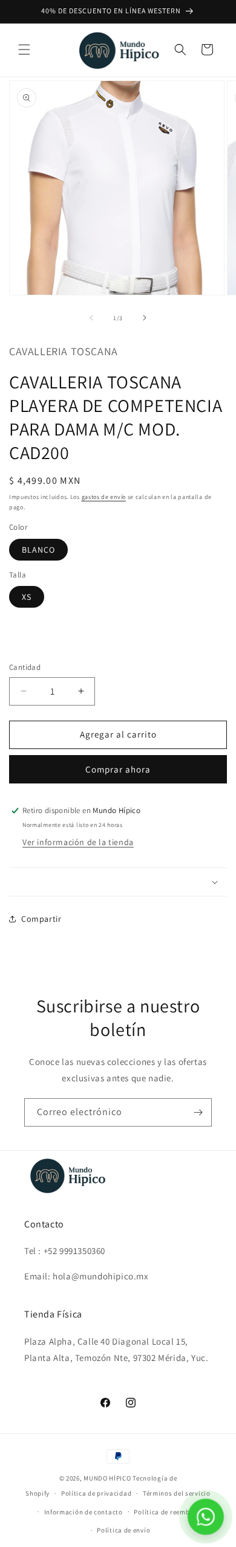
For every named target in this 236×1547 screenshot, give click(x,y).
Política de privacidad (96, 1493)
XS (26, 596)
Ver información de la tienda (78, 842)
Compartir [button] (41, 918)
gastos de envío (104, 497)
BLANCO (38, 549)
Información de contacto (83, 1512)
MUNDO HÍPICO (107, 1478)
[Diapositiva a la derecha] (144, 317)
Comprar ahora (118, 769)
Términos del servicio (177, 1493)
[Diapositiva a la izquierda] (91, 317)
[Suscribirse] (198, 1112)
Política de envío (123, 1530)
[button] (24, 49)
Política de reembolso (168, 1512)
